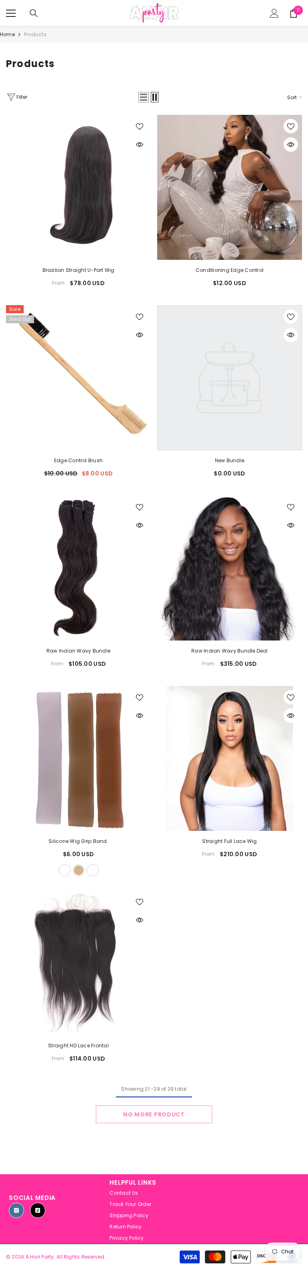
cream (93, 870)
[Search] (33, 13)
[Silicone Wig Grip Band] (78, 758)
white (65, 870)
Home (7, 34)
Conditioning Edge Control (229, 270)
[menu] (11, 13)
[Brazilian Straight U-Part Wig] (78, 187)
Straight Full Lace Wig (229, 841)
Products (35, 34)
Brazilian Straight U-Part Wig (79, 270)
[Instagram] (16, 1210)
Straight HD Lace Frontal (78, 1045)
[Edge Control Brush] (78, 377)
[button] (143, 97)
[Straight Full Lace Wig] (229, 758)
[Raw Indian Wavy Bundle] (78, 568)
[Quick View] (139, 144)
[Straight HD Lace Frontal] (78, 962)
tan (79, 870)
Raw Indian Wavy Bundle (78, 650)
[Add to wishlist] (139, 126)
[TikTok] (37, 1210)
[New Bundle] (229, 377)
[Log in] (274, 13)
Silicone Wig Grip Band (78, 841)
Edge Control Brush (78, 460)
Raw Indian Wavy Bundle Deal (229, 650)
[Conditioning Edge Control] (229, 187)
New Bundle (229, 460)
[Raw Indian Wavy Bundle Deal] (229, 568)
